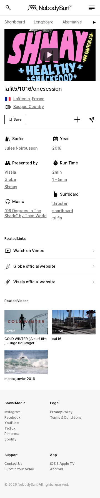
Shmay (10, 186)
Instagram (12, 412)
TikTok (10, 428)
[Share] (92, 119)
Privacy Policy (61, 412)
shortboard (62, 210)
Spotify (10, 439)
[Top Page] (50, 8)
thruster (60, 203)
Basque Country (28, 106)
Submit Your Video (19, 469)
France (38, 98)
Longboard (44, 22)
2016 (56, 148)
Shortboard (14, 22)
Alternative (72, 22)
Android (56, 469)
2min (57, 172)
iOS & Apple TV (62, 463)
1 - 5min (59, 179)
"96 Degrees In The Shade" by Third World (25, 213)
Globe (10, 179)
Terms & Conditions (66, 417)
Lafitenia (21, 98)
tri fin (57, 218)
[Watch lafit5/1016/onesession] (50, 54)
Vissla (10, 172)
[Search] (8, 8)
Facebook (12, 417)
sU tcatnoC (13, 463)
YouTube (11, 423)
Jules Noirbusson (21, 148)
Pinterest (11, 434)
